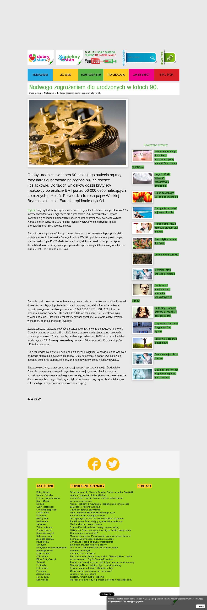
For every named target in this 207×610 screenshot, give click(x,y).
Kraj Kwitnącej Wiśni (46, 509)
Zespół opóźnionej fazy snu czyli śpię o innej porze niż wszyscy (102, 562)
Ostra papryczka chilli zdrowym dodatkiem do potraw (97, 518)
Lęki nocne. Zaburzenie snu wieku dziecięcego (94, 547)
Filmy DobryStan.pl (46, 559)
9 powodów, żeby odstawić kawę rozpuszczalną (94, 527)
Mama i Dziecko (44, 495)
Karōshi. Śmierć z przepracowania (87, 515)
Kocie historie (43, 553)
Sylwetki (40, 562)
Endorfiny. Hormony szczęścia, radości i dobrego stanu (165, 312)
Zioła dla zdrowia (45, 539)
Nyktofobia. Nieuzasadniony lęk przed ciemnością (95, 565)
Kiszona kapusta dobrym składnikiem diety (91, 568)
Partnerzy (41, 571)
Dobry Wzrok (43, 492)
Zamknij (201, 606)
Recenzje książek (45, 533)
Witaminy (41, 515)
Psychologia (42, 541)
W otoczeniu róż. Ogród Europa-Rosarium (91, 559)
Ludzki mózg (42, 512)
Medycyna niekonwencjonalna (51, 547)
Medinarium (49, 93)
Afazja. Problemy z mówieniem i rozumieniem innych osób (99, 504)
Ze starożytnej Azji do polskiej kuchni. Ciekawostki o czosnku (101, 556)
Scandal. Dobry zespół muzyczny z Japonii (92, 539)
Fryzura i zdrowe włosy (48, 498)
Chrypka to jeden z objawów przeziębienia (91, 541)
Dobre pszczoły (44, 536)
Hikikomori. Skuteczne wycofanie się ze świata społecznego (100, 530)
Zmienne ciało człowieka (82, 553)
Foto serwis (42, 568)
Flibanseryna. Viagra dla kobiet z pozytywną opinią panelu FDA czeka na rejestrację (154, 159)
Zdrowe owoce (43, 530)
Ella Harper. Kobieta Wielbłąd (85, 506)
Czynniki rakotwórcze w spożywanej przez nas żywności (166, 373)
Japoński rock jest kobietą (83, 574)
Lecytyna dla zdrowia (166, 254)
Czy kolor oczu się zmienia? (84, 533)
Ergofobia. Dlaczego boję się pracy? (88, 544)
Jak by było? (42, 576)
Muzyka (40, 504)
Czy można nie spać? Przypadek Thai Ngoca (166, 327)
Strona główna (35, 93)
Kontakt (144, 486)
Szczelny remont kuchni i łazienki (87, 576)
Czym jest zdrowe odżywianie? (85, 509)
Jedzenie (41, 524)
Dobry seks (42, 579)
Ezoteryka (41, 565)
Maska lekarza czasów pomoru (86, 524)
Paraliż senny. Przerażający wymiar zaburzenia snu (96, 521)
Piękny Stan (42, 518)
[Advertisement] (103, 22)
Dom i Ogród (42, 501)
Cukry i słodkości (45, 506)
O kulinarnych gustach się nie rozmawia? (91, 571)
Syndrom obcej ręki (80, 550)
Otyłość (31, 210)
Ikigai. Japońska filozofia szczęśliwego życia (92, 512)
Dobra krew (42, 556)
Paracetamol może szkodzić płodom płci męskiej (166, 227)
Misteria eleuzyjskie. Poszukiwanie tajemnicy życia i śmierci (100, 536)
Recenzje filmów (44, 550)
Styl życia (41, 544)
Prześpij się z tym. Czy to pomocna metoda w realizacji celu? (101, 579)
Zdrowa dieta (43, 574)
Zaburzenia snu (44, 527)
